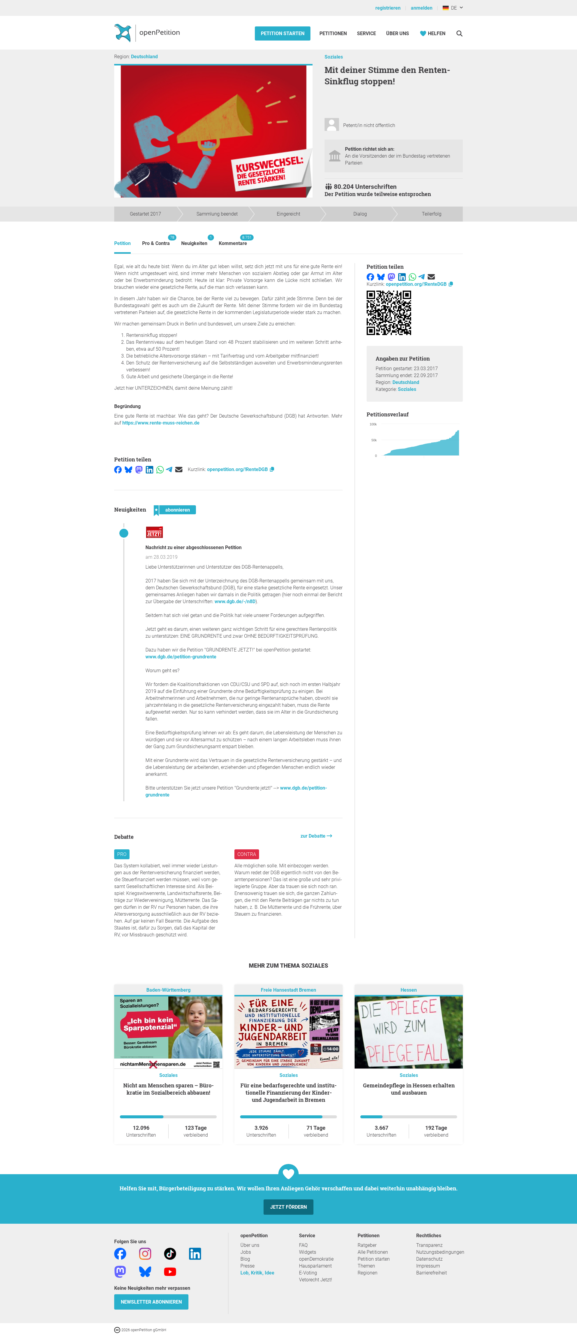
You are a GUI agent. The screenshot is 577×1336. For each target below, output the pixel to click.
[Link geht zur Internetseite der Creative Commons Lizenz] (117, 1329)
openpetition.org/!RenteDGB (238, 469)
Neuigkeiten (194, 240)
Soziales (334, 57)
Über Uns (397, 33)
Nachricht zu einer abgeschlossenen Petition (193, 547)
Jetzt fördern (288, 1207)
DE (453, 8)
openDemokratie (316, 1259)
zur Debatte (314, 836)
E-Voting (308, 1273)
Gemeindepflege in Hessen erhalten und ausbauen (409, 1089)
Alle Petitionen (373, 1252)
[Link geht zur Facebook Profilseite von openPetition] (120, 1253)
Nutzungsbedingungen (440, 1252)
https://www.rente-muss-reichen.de (161, 423)
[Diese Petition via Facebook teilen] (118, 469)
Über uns (249, 1245)
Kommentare (233, 240)
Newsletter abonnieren (151, 1302)
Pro (122, 854)
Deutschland (144, 56)
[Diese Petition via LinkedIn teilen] (149, 469)
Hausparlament (315, 1266)
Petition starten (282, 33)
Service (366, 33)
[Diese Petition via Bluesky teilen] (128, 469)
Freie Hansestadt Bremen (288, 990)
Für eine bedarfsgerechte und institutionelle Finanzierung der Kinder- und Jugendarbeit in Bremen (288, 1092)
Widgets (307, 1252)
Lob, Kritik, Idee (257, 1273)
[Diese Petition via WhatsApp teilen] (160, 469)
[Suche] (459, 33)
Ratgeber (367, 1245)
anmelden (421, 8)
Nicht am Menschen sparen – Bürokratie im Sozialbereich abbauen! (168, 1089)
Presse (247, 1266)
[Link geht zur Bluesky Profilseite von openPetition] (145, 1271)
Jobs (245, 1252)
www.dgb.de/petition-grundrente (180, 657)
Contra (246, 854)
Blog (245, 1259)
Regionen (367, 1273)
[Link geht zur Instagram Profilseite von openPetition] (145, 1253)
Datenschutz (429, 1259)
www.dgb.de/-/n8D (235, 601)
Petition (122, 243)
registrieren (388, 8)
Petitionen (333, 33)
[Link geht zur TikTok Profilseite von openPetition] (170, 1253)
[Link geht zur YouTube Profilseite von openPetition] (170, 1271)
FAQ (303, 1245)
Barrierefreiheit (431, 1273)
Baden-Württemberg (168, 990)
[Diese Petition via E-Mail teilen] (178, 469)
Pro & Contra (156, 240)
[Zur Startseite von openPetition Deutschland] (147, 33)
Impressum (428, 1266)
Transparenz (429, 1245)
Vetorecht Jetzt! (315, 1280)
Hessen (409, 990)
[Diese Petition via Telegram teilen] (169, 469)
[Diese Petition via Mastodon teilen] (139, 469)
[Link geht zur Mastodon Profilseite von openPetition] (120, 1271)
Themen (366, 1266)
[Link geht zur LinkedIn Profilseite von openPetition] (195, 1253)
